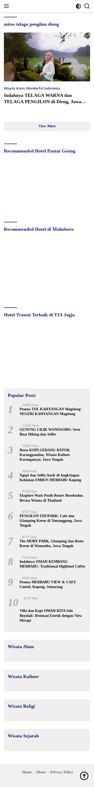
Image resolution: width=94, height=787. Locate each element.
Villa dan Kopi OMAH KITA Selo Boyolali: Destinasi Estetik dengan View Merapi (51, 615)
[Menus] (7, 6)
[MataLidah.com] (39, 6)
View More (47, 126)
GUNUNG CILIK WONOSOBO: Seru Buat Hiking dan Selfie (50, 432)
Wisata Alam (14, 88)
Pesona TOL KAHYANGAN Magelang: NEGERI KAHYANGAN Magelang (51, 411)
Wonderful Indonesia (43, 88)
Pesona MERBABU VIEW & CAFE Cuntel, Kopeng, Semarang (48, 584)
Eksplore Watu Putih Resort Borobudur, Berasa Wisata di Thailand (52, 498)
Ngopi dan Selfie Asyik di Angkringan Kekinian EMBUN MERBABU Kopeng (50, 477)
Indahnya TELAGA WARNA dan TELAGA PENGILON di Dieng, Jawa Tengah (42, 101)
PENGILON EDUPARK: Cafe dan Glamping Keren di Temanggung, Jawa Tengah (51, 520)
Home (27, 772)
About (41, 772)
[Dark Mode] (78, 6)
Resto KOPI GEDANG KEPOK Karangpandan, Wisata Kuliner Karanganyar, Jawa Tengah (45, 454)
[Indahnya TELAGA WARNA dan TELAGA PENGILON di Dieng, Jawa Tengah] (47, 57)
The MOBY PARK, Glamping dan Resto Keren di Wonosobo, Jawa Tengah (52, 543)
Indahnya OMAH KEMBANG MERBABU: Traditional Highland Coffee (52, 564)
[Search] (87, 6)
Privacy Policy (61, 772)
